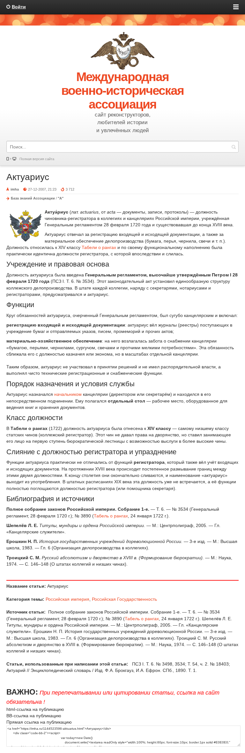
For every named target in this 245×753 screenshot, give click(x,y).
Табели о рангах (99, 247)
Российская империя (67, 599)
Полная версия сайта (36, 159)
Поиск (233, 146)
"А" (60, 198)
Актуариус (27, 177)
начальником (68, 394)
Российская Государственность (124, 599)
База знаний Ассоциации (33, 198)
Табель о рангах (111, 515)
